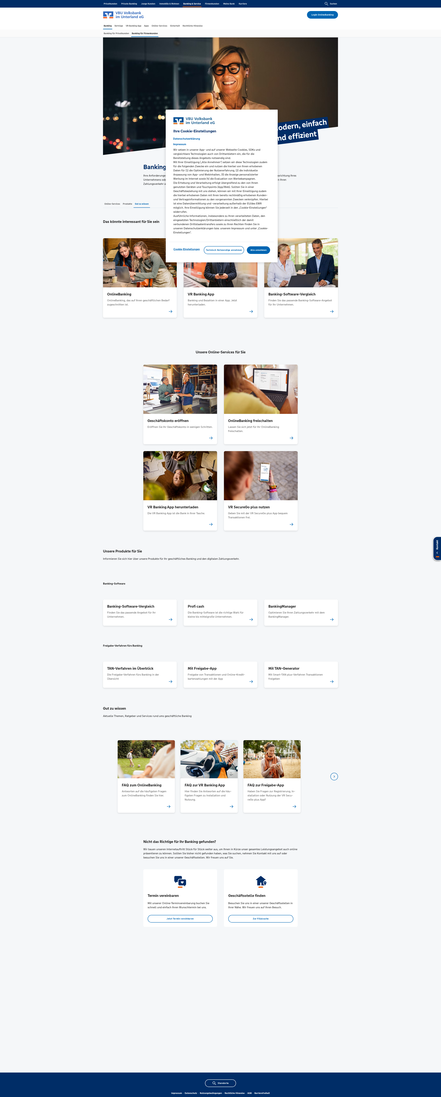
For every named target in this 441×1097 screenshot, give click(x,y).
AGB (249, 1093)
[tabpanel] (146, 776)
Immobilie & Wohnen (169, 3)
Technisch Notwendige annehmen (224, 250)
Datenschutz (191, 1093)
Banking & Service (192, 3)
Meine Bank (229, 3)
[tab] (107, 25)
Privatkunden (110, 3)
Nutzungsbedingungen (211, 1093)
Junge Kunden (148, 3)
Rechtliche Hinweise (235, 1093)
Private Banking (129, 3)
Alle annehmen (258, 250)
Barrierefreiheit (262, 1093)
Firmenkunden (212, 3)
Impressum (176, 1093)
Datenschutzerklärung (186, 138)
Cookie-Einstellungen (186, 249)
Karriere (243, 3)
